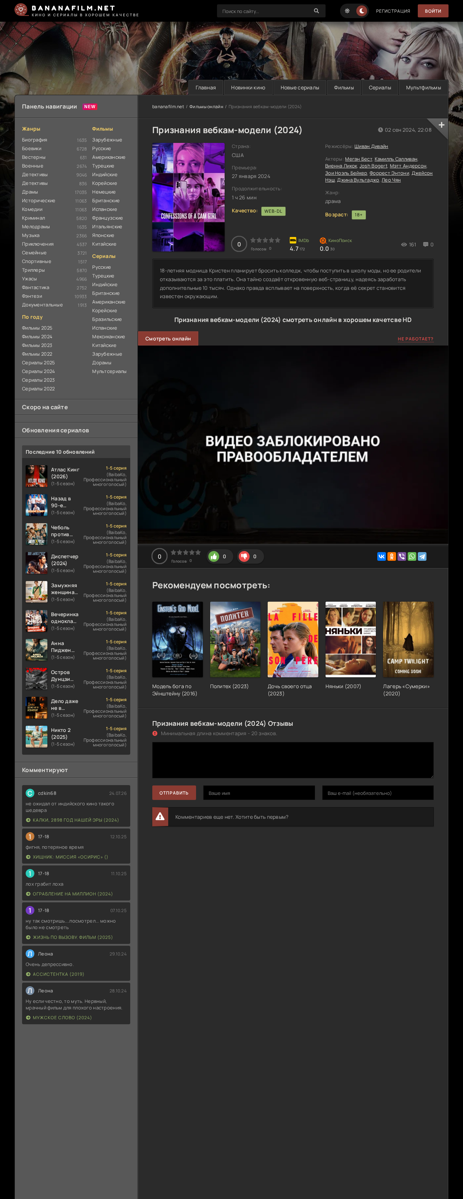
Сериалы (380, 87)
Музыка (31, 235)
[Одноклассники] (391, 556)
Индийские (105, 174)
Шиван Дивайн (371, 146)
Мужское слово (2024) (62, 1017)
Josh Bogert (373, 165)
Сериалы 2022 (38, 388)
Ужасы (29, 278)
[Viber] (402, 556)
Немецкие (104, 191)
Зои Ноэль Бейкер (346, 173)
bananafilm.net (168, 106)
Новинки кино (248, 87)
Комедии (32, 209)
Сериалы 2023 (38, 380)
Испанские (104, 209)
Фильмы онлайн (206, 106)
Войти (433, 11)
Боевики (31, 148)
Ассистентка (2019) (59, 974)
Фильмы (344, 87)
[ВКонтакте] (381, 556)
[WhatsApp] (412, 556)
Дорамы (101, 362)
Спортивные (36, 261)
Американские (109, 157)
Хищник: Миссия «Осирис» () (71, 857)
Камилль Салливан (396, 159)
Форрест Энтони (389, 173)
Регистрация (393, 11)
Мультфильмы (423, 87)
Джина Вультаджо (358, 180)
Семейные (34, 252)
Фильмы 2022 (37, 354)
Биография (34, 139)
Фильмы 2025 (37, 328)
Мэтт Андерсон (408, 165)
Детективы (35, 174)
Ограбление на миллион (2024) (73, 894)
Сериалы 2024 (38, 371)
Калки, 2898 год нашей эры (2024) (76, 820)
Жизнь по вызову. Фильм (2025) (73, 937)
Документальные (42, 304)
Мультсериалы (109, 371)
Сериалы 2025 (38, 362)
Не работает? (416, 339)
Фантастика (35, 287)
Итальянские (107, 226)
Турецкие (103, 165)
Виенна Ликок (341, 165)
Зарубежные (107, 139)
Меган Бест (358, 159)
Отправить (174, 793)
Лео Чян (391, 180)
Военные (32, 165)
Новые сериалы (300, 87)
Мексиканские (108, 336)
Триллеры (33, 270)
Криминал (33, 218)
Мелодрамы (36, 226)
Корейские (104, 183)
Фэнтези (32, 296)
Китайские (104, 244)
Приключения (38, 244)
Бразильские (107, 319)
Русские (101, 148)
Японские (103, 235)
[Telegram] (422, 556)
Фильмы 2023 (37, 345)
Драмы (30, 191)
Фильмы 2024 (37, 336)
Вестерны (34, 157)
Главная (206, 87)
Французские (107, 218)
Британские (106, 200)
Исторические (38, 200)
